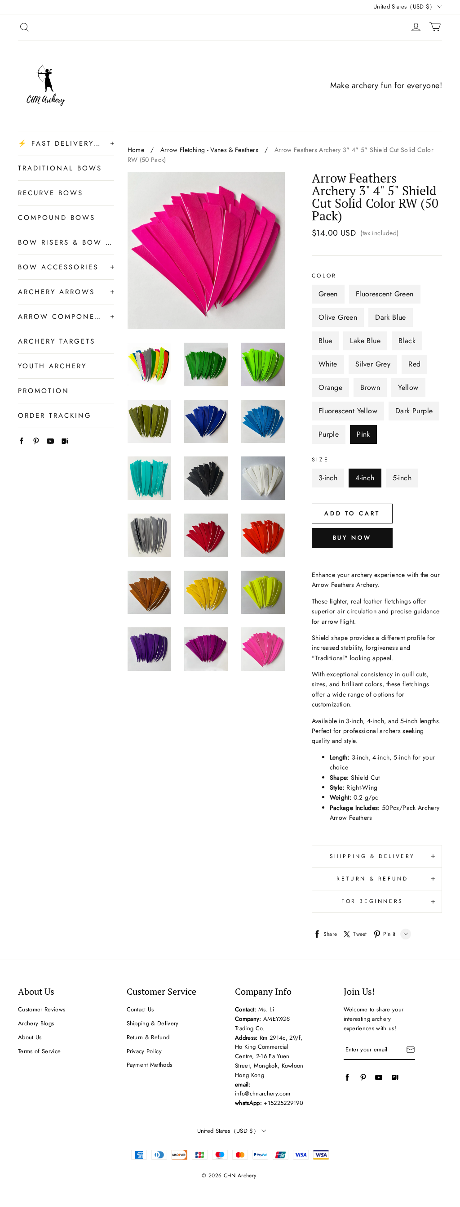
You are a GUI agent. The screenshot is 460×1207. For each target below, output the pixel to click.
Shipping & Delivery (153, 1023)
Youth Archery (52, 366)
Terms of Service (39, 1051)
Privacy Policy (144, 1051)
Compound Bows (56, 218)
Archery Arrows (56, 292)
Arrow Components (60, 317)
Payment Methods (149, 1064)
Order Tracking (55, 415)
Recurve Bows (50, 193)
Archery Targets (56, 341)
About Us (30, 1037)
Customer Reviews (41, 1009)
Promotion (43, 391)
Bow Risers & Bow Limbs (66, 242)
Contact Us (140, 1009)
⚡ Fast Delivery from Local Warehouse (60, 143)
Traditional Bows (60, 168)
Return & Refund (148, 1037)
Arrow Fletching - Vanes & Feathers (209, 149)
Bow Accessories (58, 267)
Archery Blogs (36, 1023)
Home (136, 149)
